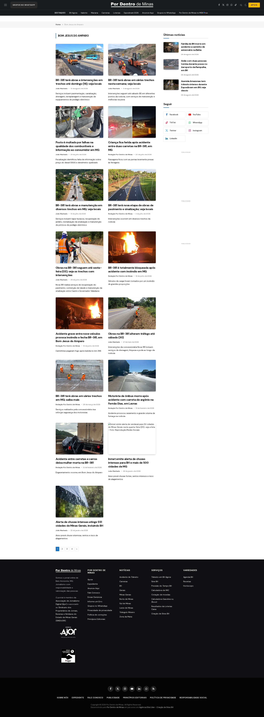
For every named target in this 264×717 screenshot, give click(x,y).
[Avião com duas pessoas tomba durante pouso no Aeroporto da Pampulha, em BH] (171, 64)
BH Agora (73, 13)
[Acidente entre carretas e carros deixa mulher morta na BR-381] (79, 439)
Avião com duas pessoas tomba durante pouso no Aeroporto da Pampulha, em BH (194, 65)
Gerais (122, 590)
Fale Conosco (94, 592)
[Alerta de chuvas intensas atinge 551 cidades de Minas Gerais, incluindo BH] (79, 502)
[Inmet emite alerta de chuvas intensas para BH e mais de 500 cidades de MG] (132, 439)
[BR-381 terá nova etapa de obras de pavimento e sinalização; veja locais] (132, 185)
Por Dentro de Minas (115, 707)
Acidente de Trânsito (128, 577)
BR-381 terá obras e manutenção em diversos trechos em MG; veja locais (79, 207)
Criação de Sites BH (160, 613)
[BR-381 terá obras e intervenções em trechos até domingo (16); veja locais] (79, 60)
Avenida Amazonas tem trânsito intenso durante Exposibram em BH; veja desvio (194, 86)
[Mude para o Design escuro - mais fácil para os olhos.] (245, 5)
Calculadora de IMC (160, 590)
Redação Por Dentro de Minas (120, 154)
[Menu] (5, 5)
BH (120, 586)
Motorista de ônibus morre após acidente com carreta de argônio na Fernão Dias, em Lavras (131, 399)
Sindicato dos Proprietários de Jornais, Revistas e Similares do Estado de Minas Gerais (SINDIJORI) (67, 614)
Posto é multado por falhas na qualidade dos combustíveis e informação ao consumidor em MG (77, 146)
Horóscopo (188, 586)
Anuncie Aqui (148, 13)
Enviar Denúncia (95, 597)
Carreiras (106, 13)
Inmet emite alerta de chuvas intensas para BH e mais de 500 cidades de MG (128, 462)
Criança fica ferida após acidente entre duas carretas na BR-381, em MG (130, 146)
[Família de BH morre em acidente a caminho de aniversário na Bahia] (171, 47)
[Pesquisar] (241, 5)
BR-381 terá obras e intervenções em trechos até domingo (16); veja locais (79, 82)
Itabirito (84, 13)
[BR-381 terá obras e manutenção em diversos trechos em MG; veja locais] (79, 185)
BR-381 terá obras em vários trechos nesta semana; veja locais (131, 82)
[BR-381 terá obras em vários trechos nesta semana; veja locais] (132, 60)
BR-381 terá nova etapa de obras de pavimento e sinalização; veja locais (130, 207)
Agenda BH (188, 577)
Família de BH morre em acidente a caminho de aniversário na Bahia (193, 47)
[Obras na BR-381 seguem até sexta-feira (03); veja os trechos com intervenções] (79, 247)
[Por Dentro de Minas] (132, 5)
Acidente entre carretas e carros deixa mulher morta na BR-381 (76, 460)
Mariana (94, 13)
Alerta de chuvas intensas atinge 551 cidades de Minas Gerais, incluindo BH (79, 523)
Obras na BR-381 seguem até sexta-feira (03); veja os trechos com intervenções (79, 271)
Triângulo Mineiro (127, 612)
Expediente (93, 584)
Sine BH (154, 581)
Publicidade (113, 698)
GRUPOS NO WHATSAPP (24, 5)
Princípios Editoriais (96, 619)
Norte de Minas (126, 599)
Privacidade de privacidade (100, 610)
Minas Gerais (125, 594)
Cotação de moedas (160, 594)
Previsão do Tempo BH (161, 586)
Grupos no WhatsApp (166, 13)
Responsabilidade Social (193, 698)
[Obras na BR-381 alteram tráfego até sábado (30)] (132, 313)
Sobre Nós (62, 698)
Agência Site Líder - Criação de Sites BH (156, 707)
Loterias (116, 13)
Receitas (187, 581)
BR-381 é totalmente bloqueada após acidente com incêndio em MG (131, 269)
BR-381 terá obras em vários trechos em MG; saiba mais (79, 397)
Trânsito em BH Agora (161, 577)
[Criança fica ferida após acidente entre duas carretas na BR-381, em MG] (132, 122)
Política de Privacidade (163, 698)
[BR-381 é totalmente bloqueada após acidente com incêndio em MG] (132, 247)
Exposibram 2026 (131, 13)
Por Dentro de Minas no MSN (191, 13)
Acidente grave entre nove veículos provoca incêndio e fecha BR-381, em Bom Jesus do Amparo (79, 337)
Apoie (90, 579)
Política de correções (97, 614)
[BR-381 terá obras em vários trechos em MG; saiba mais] (79, 376)
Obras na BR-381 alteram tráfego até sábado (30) (131, 335)
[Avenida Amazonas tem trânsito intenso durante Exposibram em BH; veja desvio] (171, 84)
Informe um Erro (95, 601)
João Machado (62, 88)
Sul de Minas (125, 603)
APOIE (254, 5)
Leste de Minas (126, 608)
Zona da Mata (125, 616)
